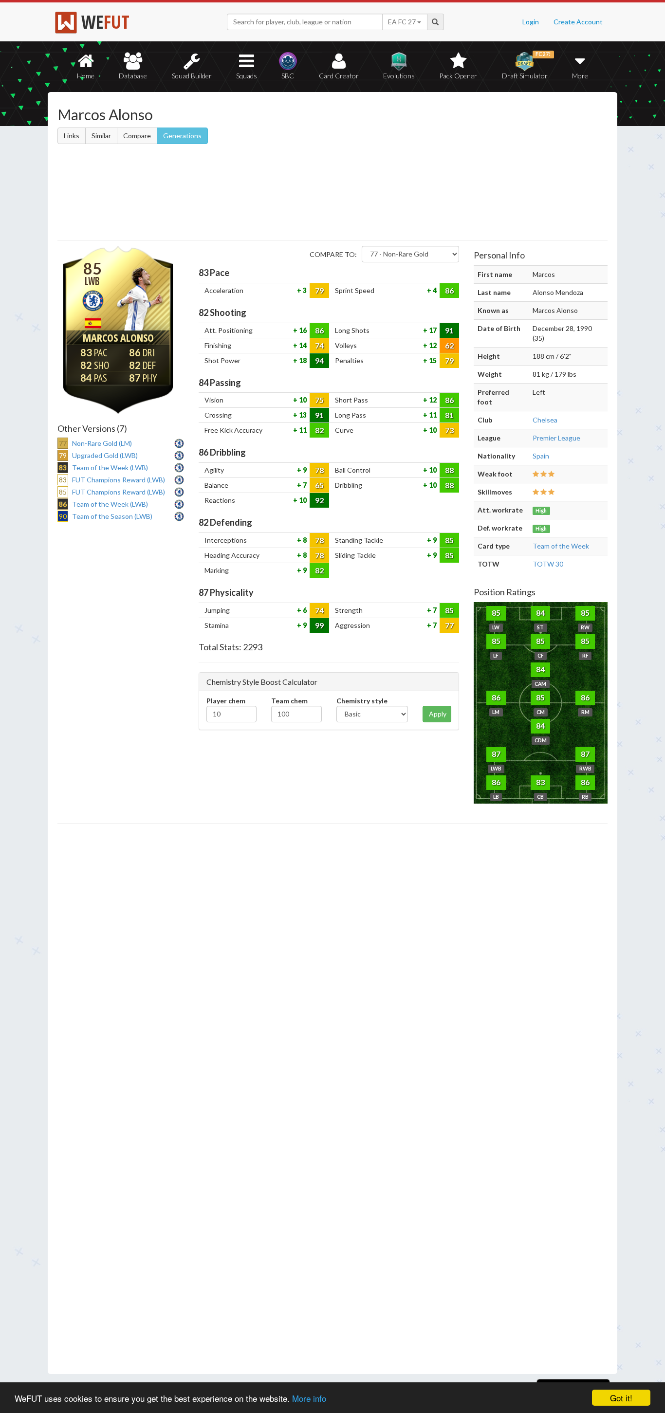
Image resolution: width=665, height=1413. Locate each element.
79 (319, 290)
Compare (137, 135)
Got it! (621, 1398)
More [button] (580, 76)
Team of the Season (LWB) (112, 516)
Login (530, 22)
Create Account (578, 22)
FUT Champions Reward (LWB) (118, 480)
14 (302, 345)
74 (319, 345)
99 (319, 625)
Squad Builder (192, 76)
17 (432, 330)
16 (302, 330)
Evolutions (399, 76)
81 (449, 415)
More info (309, 1398)
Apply (437, 714)
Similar (101, 135)
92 (319, 500)
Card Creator (339, 76)
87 (496, 753)
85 (449, 540)
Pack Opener (458, 76)
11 (432, 415)
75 (319, 399)
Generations (182, 135)
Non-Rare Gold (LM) (102, 443)
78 (319, 470)
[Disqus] (332, 1099)
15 (432, 360)
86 (449, 290)
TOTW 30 (548, 564)
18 (302, 360)
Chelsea (545, 420)
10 (302, 400)
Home (85, 76)
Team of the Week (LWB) (110, 467)
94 (319, 360)
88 (449, 470)
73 (449, 430)
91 (449, 330)
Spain (541, 456)
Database (133, 76)
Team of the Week (561, 546)
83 (540, 782)
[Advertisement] (427, 168)
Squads (246, 76)
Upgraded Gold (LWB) (105, 455)
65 (319, 485)
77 (449, 625)
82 (319, 430)
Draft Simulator (526, 65)
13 (302, 415)
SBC (287, 76)
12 (432, 345)
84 (540, 612)
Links (71, 135)
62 (449, 345)
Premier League (556, 438)
